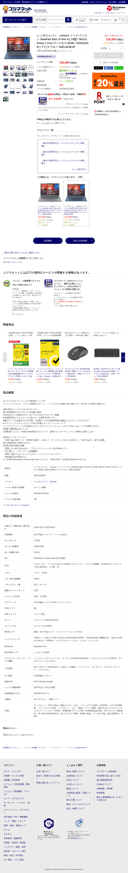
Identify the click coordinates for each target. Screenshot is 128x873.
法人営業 (112, 2)
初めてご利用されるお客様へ (48, 777)
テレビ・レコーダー (13, 771)
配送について (72, 789)
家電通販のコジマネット (11, 27)
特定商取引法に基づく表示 (109, 776)
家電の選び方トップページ (48, 783)
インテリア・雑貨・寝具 (15, 847)
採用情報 (101, 793)
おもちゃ (8, 834)
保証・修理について (75, 808)
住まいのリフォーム (98, 2)
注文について (72, 780)
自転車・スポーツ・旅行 (15, 851)
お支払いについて (74, 784)
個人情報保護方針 (105, 780)
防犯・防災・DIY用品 (13, 855)
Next (123, 357)
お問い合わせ (110, 13)
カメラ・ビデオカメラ (14, 798)
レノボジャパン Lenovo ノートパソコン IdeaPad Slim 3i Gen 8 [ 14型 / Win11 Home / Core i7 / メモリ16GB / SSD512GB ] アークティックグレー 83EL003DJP (50, 210)
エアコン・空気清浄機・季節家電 (17, 785)
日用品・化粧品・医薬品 (15, 842)
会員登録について (74, 776)
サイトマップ (121, 13)
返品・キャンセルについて (78, 804)
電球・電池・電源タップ (15, 825)
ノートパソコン (55, 27)
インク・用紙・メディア (15, 821)
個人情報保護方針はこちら (75, 838)
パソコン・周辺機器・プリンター (35, 27)
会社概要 (122, 2)
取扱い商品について (75, 771)
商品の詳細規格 (80, 241)
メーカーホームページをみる (16, 505)
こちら (85, 104)
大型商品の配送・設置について (78, 794)
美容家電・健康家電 (13, 838)
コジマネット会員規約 (107, 771)
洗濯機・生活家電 (12, 780)
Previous (5, 357)
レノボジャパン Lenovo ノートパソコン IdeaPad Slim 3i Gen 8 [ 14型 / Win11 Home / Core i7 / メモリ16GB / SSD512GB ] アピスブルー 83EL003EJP (76, 210)
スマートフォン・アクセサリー (17, 811)
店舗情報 (84, 2)
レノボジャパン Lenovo (45, 481)
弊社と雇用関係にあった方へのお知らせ (110, 798)
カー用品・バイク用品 (14, 860)
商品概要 (48, 241)
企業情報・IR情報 (105, 789)
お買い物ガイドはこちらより (12, 262)
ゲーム (7, 830)
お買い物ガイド (99, 13)
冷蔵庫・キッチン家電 (14, 776)
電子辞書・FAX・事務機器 (16, 817)
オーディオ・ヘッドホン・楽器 (17, 804)
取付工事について (74, 800)
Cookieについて (104, 784)
